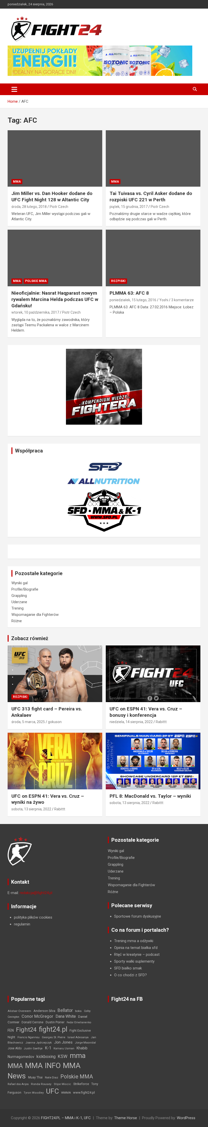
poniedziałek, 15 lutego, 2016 (133, 300)
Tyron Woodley (34, 1092)
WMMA (66, 1092)
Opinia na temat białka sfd (136, 947)
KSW (62, 1056)
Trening (17, 608)
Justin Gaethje (33, 1048)
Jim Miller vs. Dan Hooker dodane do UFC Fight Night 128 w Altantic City (51, 196)
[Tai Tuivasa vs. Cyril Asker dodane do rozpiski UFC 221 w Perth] (153, 158)
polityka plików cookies (33, 917)
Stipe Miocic (62, 1084)
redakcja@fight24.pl (36, 893)
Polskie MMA (36, 281)
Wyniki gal (19, 583)
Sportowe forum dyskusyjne (137, 916)
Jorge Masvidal (85, 1042)
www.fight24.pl (84, 1092)
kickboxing (46, 1056)
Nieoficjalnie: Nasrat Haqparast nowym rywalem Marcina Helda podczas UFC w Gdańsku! (54, 299)
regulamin (22, 924)
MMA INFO (43, 1065)
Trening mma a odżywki (133, 941)
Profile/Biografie (24, 589)
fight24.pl (53, 1029)
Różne (16, 621)
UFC (52, 1091)
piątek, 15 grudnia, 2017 (129, 207)
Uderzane (19, 602)
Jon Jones (63, 1042)
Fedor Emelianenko (79, 1022)
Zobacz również (29, 638)
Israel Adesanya (78, 1037)
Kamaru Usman (64, 1048)
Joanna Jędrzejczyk (38, 1042)
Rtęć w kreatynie (128, 954)
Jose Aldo (15, 1048)
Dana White (66, 1016)
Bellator (65, 1010)
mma (77, 1056)
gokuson (55, 722)
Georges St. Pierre (53, 1037)
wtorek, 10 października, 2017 (35, 312)
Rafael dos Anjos (18, 1084)
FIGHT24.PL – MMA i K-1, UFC (66, 1118)
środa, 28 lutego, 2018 (29, 207)
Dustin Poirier (55, 1022)
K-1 (48, 1048)
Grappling (19, 595)
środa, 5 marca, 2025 (28, 722)
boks (78, 1011)
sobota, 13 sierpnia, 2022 (31, 809)
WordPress (186, 1118)
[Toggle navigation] (14, 89)
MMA (17, 181)
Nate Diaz (51, 1077)
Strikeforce (81, 1084)
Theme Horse (125, 1118)
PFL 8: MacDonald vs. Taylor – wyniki (150, 796)
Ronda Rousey (41, 1084)
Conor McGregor (37, 1016)
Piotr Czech (59, 207)
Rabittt (161, 722)
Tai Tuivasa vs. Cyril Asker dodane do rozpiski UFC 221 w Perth (151, 196)
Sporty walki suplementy (134, 961)
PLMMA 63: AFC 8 (129, 293)
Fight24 (26, 1029)
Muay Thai (35, 1077)
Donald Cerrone (32, 1022)
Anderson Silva (44, 1011)
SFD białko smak (128, 968)
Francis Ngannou (29, 1037)
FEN (11, 1030)
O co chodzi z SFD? (130, 975)
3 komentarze (182, 300)
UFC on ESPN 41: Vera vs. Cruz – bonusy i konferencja (146, 712)
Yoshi (163, 300)
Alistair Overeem (19, 1011)
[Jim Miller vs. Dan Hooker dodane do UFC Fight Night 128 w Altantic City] (54, 158)
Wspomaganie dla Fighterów (35, 614)
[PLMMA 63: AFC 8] (153, 258)
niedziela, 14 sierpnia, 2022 (131, 722)
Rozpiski (118, 281)
